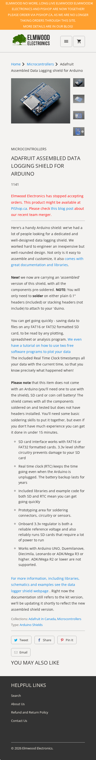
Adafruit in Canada (42, 619)
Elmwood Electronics (37, 748)
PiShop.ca (19, 208)
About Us (18, 704)
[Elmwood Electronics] (30, 42)
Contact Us (19, 720)
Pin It (69, 640)
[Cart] (79, 41)
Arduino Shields (31, 625)
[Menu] (66, 41)
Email (23, 652)
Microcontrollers (29, 149)
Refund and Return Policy (29, 712)
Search (16, 695)
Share (47, 640)
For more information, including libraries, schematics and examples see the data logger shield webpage (45, 584)
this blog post (62, 208)
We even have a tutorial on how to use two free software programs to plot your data (46, 345)
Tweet (23, 640)
